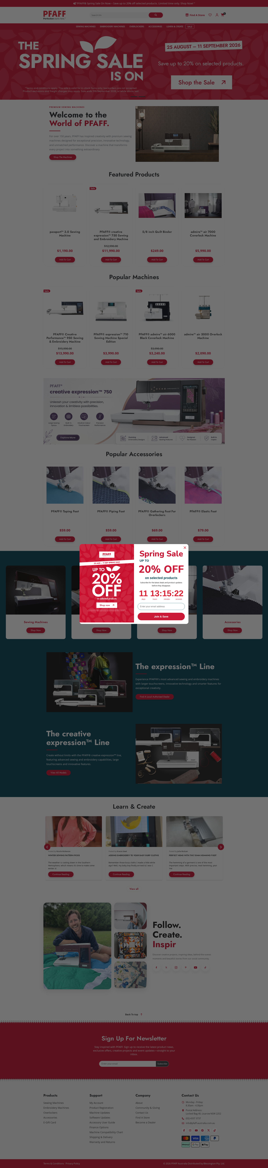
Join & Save (161, 616)
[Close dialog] (184, 547)
